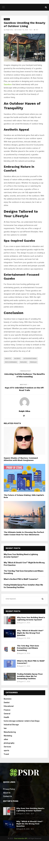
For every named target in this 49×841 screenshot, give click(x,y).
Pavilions (23, 362)
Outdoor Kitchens (30, 358)
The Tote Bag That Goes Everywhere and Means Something (28, 648)
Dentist (6, 702)
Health (6, 717)
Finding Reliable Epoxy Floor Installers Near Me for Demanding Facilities (30, 676)
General (6, 19)
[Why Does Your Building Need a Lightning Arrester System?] (10, 620)
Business (7, 699)
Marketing (8, 736)
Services (7, 747)
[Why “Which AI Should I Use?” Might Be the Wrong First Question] (10, 633)
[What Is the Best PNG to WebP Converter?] (10, 664)
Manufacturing (10, 732)
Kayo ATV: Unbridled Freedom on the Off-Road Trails (24, 389)
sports (6, 750)
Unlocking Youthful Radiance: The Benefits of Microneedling (24, 375)
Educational (9, 706)
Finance (7, 710)
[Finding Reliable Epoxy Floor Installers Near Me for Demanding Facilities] (10, 677)
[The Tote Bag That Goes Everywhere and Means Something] (10, 648)
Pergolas (33, 362)
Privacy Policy (9, 789)
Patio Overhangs (11, 362)
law (5, 728)
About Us (6, 793)
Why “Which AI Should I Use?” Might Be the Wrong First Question (30, 633)
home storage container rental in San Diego (22, 721)
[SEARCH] (42, 598)
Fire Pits (8, 358)
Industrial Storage (11, 725)
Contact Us (7, 796)
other (6, 739)
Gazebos (17, 358)
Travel (6, 754)
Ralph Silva (9, 30)
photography (9, 743)
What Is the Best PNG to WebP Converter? (21, 579)
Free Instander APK (20, 838)
